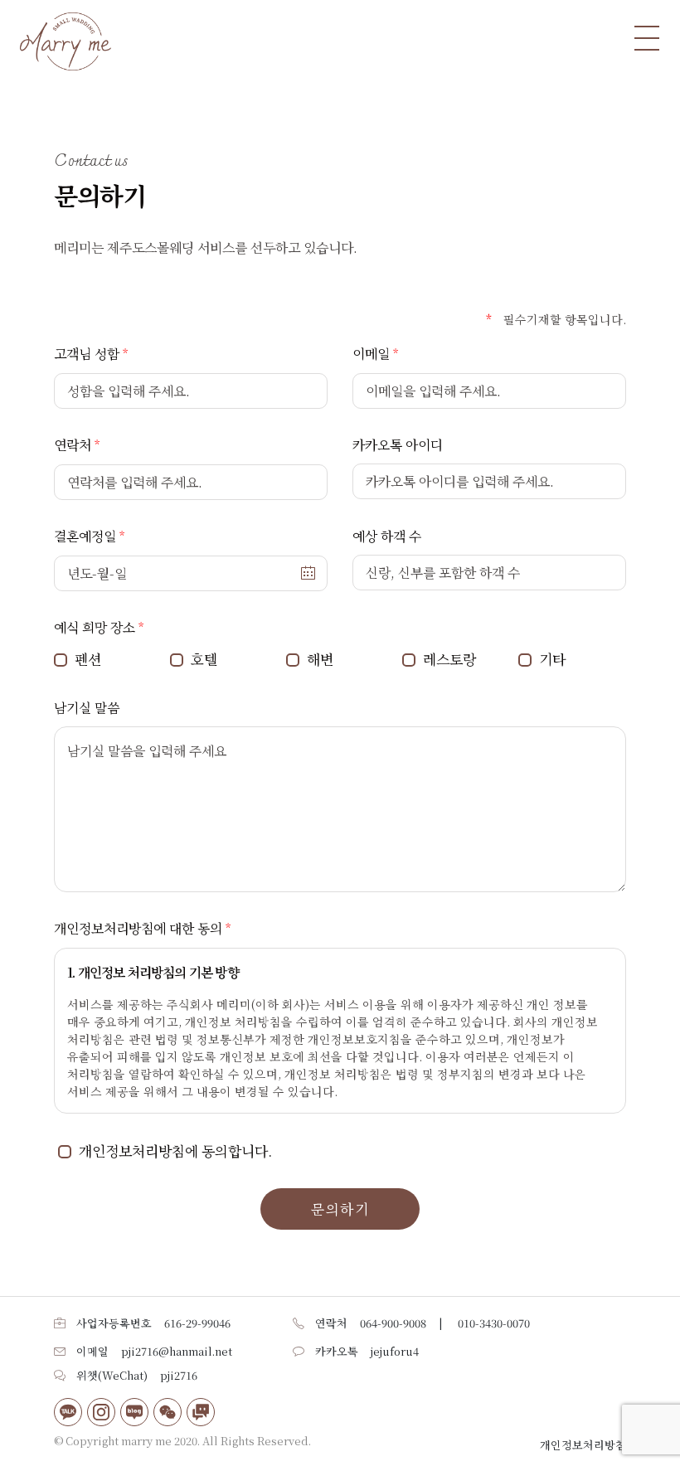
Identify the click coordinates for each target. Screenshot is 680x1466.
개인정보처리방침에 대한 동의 (138, 928)
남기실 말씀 (86, 707)
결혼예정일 (85, 536)
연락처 (72, 444)
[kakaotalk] (68, 1412)
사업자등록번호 (114, 1323)
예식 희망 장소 (94, 627)
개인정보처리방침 (583, 1445)
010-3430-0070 (494, 1323)
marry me (146, 1441)
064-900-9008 (393, 1323)
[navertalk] (201, 1412)
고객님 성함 (86, 353)
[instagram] (101, 1412)
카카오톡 (336, 1351)
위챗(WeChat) (112, 1375)
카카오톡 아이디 (397, 444)
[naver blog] (134, 1412)
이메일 (371, 353)
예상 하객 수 (386, 536)
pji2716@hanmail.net (176, 1351)
